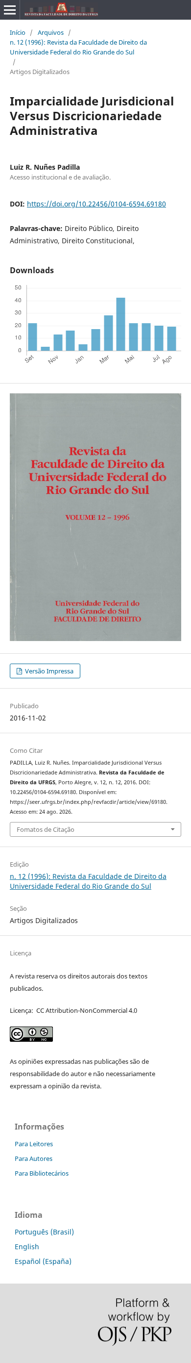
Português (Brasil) (44, 1231)
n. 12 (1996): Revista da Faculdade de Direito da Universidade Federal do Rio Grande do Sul (78, 47)
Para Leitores (34, 1143)
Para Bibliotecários (42, 1173)
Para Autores (33, 1158)
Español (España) (43, 1261)
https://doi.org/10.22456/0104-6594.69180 (96, 203)
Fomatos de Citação (45, 829)
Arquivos (51, 32)
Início (17, 32)
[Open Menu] (10, 10)
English (27, 1246)
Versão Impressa (48, 671)
